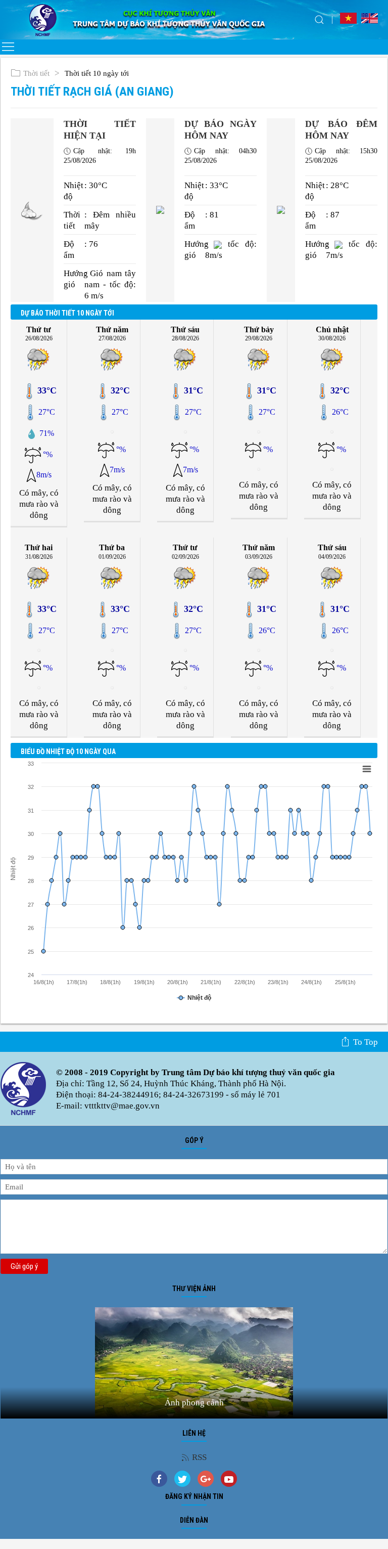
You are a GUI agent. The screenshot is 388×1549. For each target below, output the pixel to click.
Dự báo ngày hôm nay (220, 130)
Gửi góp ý (24, 1266)
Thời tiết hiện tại (100, 130)
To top (365, 1042)
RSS (199, 1457)
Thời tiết (36, 73)
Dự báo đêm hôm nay (341, 130)
